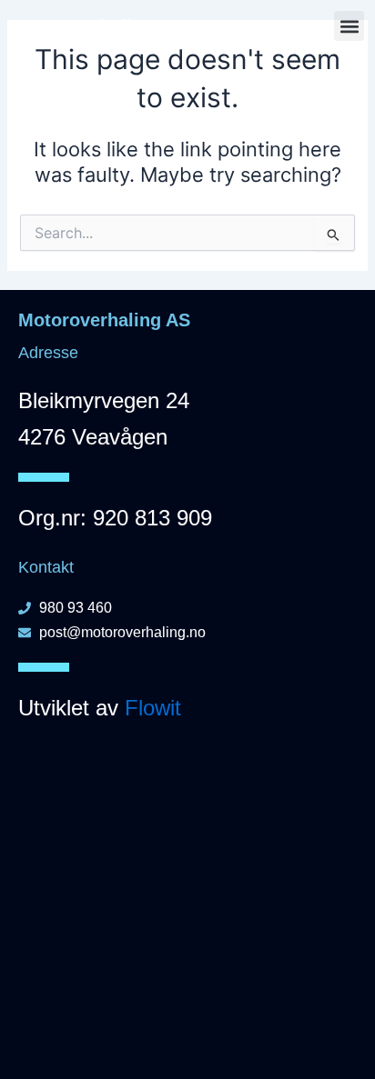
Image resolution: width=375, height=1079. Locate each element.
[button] (349, 26)
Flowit (153, 707)
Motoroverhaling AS (97, 26)
